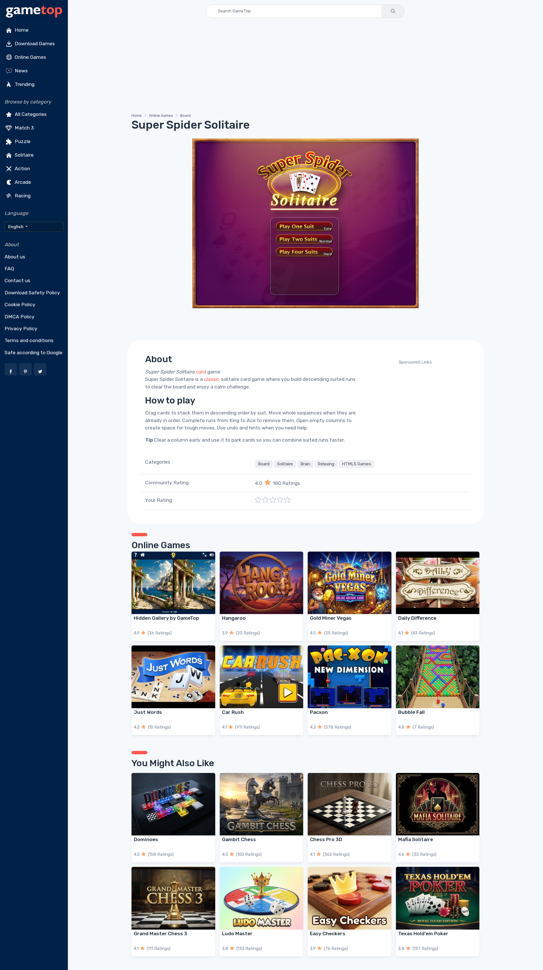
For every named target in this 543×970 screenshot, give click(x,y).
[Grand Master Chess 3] (173, 898)
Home (21, 30)
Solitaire (24, 155)
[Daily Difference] (438, 583)
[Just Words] (173, 676)
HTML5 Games (356, 463)
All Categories (30, 114)
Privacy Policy (21, 328)
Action (22, 168)
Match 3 (24, 128)
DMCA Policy (20, 316)
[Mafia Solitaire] (438, 804)
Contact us (17, 280)
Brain (305, 463)
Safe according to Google (34, 352)
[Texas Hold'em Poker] (438, 898)
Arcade (22, 182)
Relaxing (326, 463)
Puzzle (22, 141)
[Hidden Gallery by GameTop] (173, 583)
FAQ (9, 268)
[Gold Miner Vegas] (349, 583)
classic (212, 379)
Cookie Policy (20, 304)
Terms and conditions (29, 340)
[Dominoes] (173, 804)
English (16, 226)
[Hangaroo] (261, 583)
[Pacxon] (349, 676)
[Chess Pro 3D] (349, 804)
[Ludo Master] (261, 898)
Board (185, 115)
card (201, 372)
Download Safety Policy (32, 292)
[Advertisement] (301, 66)
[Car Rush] (261, 676)
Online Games (30, 57)
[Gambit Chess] (261, 804)
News (21, 71)
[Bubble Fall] (438, 676)
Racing (22, 195)
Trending (24, 84)
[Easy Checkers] (349, 898)
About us (15, 257)
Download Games (34, 43)
